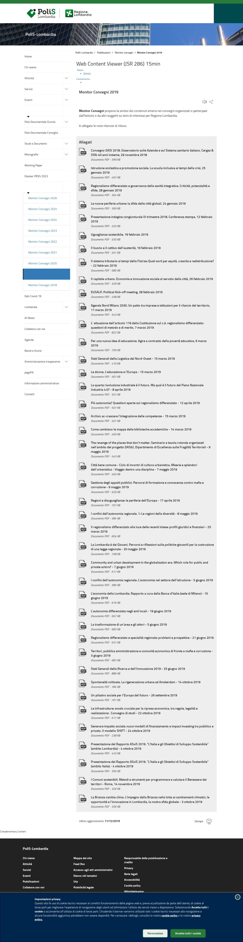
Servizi (27, 870)
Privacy (128, 868)
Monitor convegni (124, 52)
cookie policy (170, 915)
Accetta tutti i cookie (188, 933)
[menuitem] (150, 73)
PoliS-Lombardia (84, 52)
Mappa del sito (82, 858)
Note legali (131, 874)
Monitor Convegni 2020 (42, 263)
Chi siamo (29, 858)
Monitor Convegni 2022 (42, 241)
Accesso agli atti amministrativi (92, 870)
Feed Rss (79, 864)
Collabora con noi (33, 887)
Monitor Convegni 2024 (42, 220)
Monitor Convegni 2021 (42, 252)
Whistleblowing (134, 891)
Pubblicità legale (83, 887)
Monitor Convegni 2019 (43, 274)
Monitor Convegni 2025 (42, 209)
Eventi (27, 876)
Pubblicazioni (103, 52)
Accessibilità (132, 879)
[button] (210, 13)
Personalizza (155, 933)
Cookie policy (132, 885)
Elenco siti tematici (85, 876)
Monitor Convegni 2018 (42, 285)
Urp (75, 881)
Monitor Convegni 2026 (42, 198)
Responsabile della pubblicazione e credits (145, 860)
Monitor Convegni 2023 (42, 231)
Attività (27, 864)
